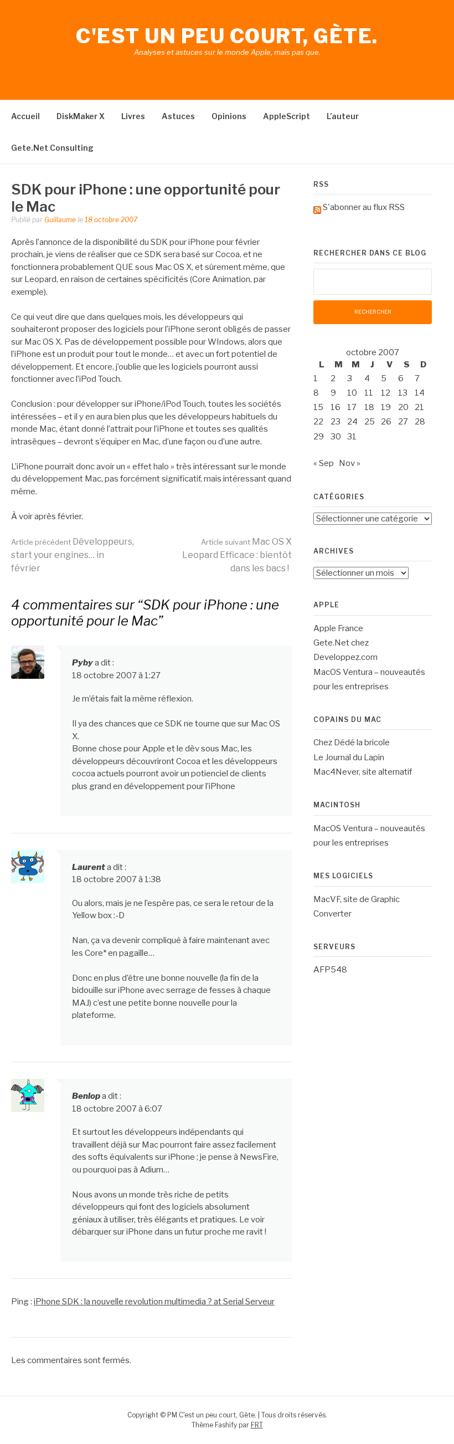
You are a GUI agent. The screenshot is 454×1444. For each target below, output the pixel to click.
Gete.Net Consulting (52, 147)
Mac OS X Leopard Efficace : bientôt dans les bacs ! (237, 554)
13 (402, 393)
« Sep (323, 463)
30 (336, 437)
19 (386, 407)
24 (352, 422)
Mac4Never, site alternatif (362, 772)
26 (386, 422)
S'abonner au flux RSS (364, 207)
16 (336, 407)
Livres (133, 116)
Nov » (349, 463)
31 (352, 437)
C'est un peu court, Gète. (227, 36)
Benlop (86, 1096)
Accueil (25, 116)
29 (318, 437)
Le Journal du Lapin (348, 757)
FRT (257, 1425)
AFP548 (330, 970)
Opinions (228, 116)
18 (369, 407)
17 (352, 407)
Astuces (178, 116)
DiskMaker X (80, 116)
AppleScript (286, 116)
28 (420, 422)
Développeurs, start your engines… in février (72, 554)
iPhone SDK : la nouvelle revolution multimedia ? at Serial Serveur (154, 1302)
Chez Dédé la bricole (351, 742)
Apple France (338, 628)
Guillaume (60, 220)
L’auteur (343, 116)
